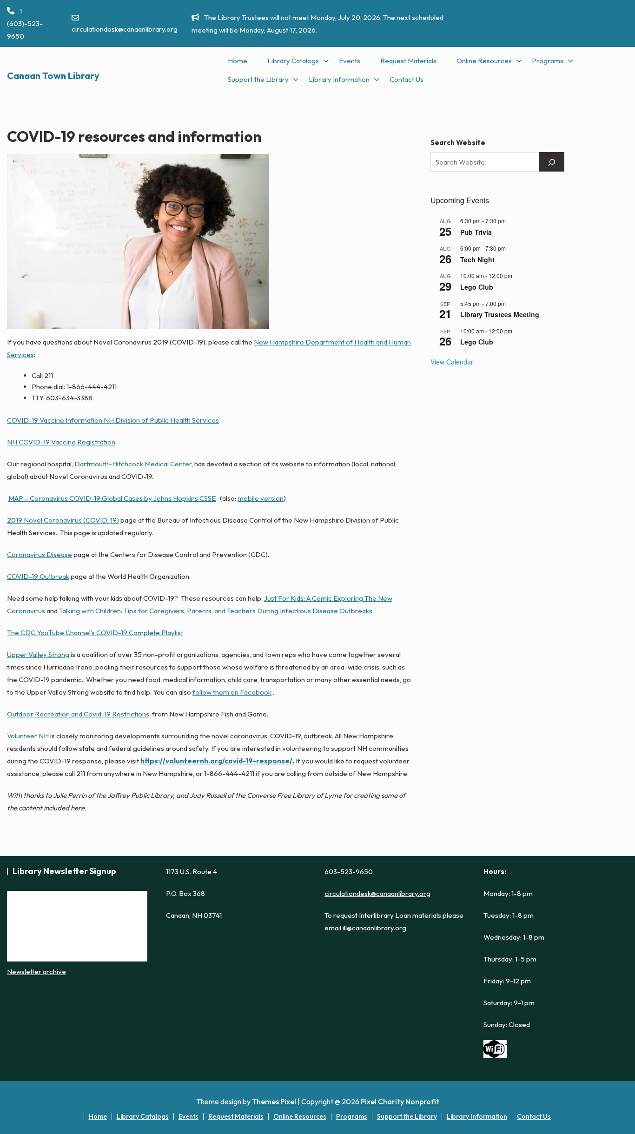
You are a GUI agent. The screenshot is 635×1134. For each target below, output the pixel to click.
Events (349, 60)
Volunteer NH (28, 735)
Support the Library (258, 79)
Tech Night (477, 259)
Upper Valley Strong (38, 654)
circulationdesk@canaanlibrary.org (125, 29)
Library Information (339, 79)
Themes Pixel (274, 1101)
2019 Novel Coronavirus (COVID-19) (63, 520)
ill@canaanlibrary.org (374, 927)
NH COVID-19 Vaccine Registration (61, 442)
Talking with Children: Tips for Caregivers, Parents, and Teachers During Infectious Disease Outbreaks (215, 610)
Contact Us (406, 79)
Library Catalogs (293, 60)
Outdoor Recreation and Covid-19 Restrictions (78, 714)
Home (237, 60)
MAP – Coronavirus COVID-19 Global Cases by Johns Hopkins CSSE (112, 498)
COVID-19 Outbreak (38, 576)
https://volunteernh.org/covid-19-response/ (216, 760)
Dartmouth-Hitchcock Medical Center (133, 463)
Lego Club (476, 287)
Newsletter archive (36, 971)
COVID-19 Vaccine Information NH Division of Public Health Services (113, 420)
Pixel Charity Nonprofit (400, 1101)
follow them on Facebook (231, 692)
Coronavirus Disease (39, 554)
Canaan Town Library (53, 75)
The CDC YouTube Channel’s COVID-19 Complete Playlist (95, 632)
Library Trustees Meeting (499, 314)
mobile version (261, 498)
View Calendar (451, 361)
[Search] (551, 162)
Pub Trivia (476, 232)
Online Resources (484, 60)
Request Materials (408, 60)
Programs (547, 60)
